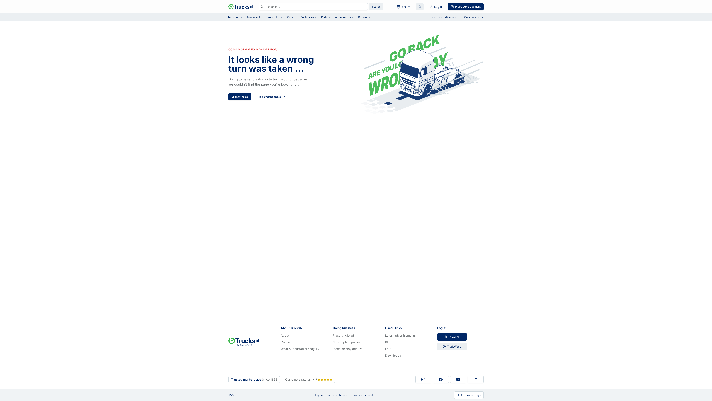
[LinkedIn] (476, 379)
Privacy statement (362, 395)
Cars (290, 17)
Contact (286, 342)
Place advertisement (468, 6)
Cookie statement (337, 395)
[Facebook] (441, 379)
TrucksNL (454, 336)
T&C (231, 395)
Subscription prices (346, 342)
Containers (307, 17)
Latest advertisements (444, 17)
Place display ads (345, 349)
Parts (324, 17)
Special (362, 17)
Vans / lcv (274, 17)
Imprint (319, 395)
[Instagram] (423, 379)
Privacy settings (471, 395)
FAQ (388, 349)
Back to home (239, 96)
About (285, 335)
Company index (474, 17)
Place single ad (343, 335)
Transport (234, 17)
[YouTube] (458, 379)
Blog (388, 342)
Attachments (343, 17)
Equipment (253, 17)
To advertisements (269, 96)
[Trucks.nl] (240, 6)
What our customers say (298, 349)
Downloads (393, 355)
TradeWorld (454, 346)
